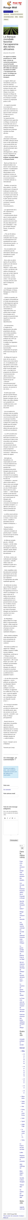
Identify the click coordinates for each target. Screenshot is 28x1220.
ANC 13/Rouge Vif (22, 1166)
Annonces (6, 14)
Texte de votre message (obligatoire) (10, 807)
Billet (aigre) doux (21, 1173)
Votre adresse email (9, 793)
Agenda (16, 11)
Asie (23, 1106)
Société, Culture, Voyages (22, 1179)
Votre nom (6, 785)
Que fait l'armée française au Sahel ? (22, 905)
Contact (21, 1216)
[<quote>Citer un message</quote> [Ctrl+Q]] (12, 818)
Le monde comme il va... (24, 1133)
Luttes (21, 1152)
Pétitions (6, 19)
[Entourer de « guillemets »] (15, 818)
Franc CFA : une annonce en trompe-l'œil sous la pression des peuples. (22, 871)
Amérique (24, 1118)
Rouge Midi (10, 7)
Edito (16, 16)
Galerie (21, 16)
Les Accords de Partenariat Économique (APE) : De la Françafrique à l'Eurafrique (23, 891)
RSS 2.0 (5, 1217)
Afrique (24, 1051)
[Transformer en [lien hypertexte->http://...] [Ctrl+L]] (10, 818)
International (23, 1048)
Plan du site (6, 1216)
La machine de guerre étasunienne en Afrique (23, 989)
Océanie (24, 1140)
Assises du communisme (16, 14)
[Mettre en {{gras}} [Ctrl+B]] (5, 818)
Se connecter (7, 789)
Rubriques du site (8, 11)
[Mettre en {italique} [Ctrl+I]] (7, 818)
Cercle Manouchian (9, 16)
